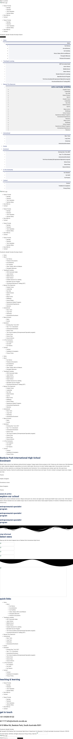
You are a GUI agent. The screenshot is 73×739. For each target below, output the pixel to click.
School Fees (67, 164)
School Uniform (66, 167)
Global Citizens (66, 95)
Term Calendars (10, 11)
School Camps (66, 113)
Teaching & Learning (8, 61)
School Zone (67, 162)
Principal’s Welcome (65, 55)
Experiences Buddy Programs (62, 115)
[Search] (20, 738)
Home (4, 40)
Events (5, 146)
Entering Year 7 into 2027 (64, 152)
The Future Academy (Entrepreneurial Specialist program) (56, 79)
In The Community (8, 169)
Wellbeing (67, 111)
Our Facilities (67, 50)
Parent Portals (7, 5)
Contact (6, 17)
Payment (8, 9)
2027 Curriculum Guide (64, 64)
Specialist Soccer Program (63, 76)
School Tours (9, 330)
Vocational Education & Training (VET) (61, 81)
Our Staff (68, 175)
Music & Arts (67, 109)
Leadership (67, 91)
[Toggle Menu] (3, 37)
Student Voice (66, 89)
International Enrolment (64, 143)
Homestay (67, 141)
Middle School (66, 69)
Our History (67, 45)
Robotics (68, 118)
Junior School (66, 66)
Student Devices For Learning (63, 74)
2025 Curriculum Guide (12, 272)
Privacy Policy (66, 188)
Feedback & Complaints (64, 185)
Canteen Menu (10, 13)
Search (1, 738)
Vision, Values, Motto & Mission (14, 266)
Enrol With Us (7, 15)
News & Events (7, 317)
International (6, 133)
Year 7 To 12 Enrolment (64, 154)
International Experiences (63, 116)
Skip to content (4, 1)
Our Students (67, 172)
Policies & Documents (65, 58)
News (7, 319)
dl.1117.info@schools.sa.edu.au (13, 721)
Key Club (68, 93)
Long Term (67, 138)
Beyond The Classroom (9, 84)
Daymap (8, 7)
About (68, 43)
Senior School (66, 71)
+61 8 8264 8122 (7, 717)
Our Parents (67, 177)
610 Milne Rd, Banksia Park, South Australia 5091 (20, 725)
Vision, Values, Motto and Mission (62, 53)
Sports (68, 97)
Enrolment (6, 149)
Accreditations (66, 48)
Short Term (67, 136)
